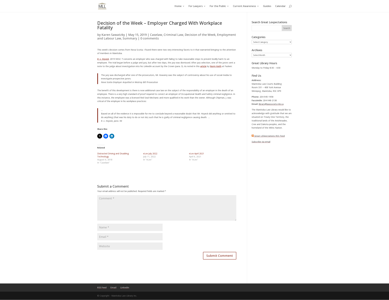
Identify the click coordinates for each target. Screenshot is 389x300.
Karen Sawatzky (113, 35)
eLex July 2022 (150, 153)
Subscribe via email (261, 141)
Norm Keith (215, 66)
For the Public (218, 6)
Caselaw (156, 35)
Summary (130, 38)
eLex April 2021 (196, 153)
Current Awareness (244, 6)
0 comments (149, 38)
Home (178, 6)
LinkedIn (124, 287)
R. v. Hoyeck (103, 59)
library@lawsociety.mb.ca (271, 104)
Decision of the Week (200, 35)
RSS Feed (102, 287)
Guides (267, 6)
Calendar (280, 6)
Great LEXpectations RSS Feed (269, 135)
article (203, 66)
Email (113, 287)
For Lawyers (196, 6)
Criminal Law (173, 35)
